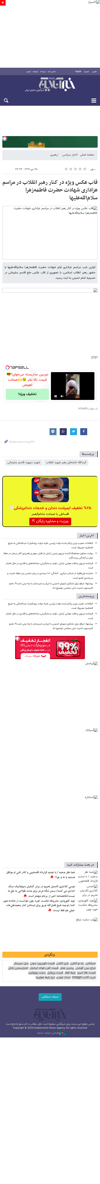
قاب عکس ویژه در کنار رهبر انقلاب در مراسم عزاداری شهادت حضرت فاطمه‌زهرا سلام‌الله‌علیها (50, 190)
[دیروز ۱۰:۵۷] (87, 906)
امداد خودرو (63, 977)
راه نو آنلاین (77, 963)
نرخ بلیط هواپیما (45, 977)
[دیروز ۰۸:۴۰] (87, 891)
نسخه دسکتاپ (50, 997)
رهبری (53, 155)
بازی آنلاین (62, 963)
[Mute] (62, 396)
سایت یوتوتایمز (37, 973)
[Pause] (55, 396)
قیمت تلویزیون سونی (42, 963)
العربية (86, 71)
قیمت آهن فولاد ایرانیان (44, 968)
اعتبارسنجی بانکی (18, 968)
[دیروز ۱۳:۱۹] (87, 877)
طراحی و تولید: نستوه (48, 1033)
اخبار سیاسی (69, 155)
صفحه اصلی (87, 155)
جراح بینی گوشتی (85, 968)
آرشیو (29, 71)
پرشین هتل (67, 968)
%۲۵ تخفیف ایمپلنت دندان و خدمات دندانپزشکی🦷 (50, 508)
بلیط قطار (70, 973)
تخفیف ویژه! (27, 394)
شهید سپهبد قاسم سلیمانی (23, 462)
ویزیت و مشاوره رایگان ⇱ (50, 521)
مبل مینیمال (20, 963)
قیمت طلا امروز (86, 973)
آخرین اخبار (86, 535)
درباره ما (43, 71)
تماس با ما (52, 71)
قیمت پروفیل (55, 973)
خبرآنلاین (50, 85)
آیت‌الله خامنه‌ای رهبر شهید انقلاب (66, 462)
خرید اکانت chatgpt (84, 977)
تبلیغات (35, 71)
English (78, 71)
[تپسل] (4, 138)
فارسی (94, 71)
